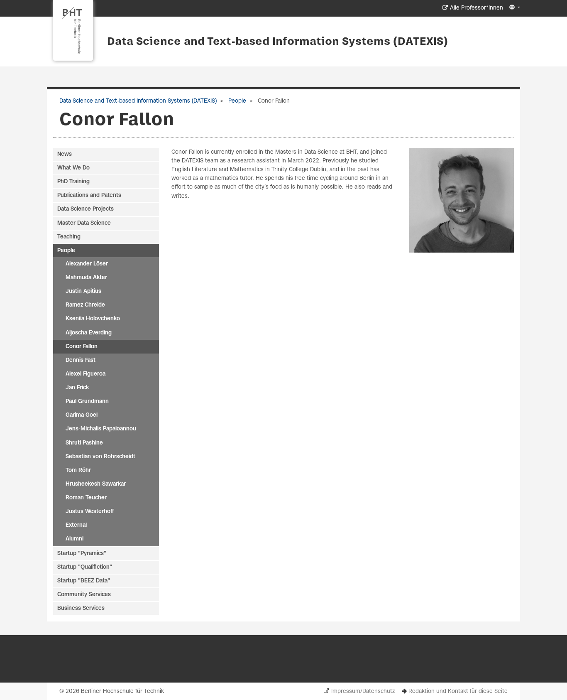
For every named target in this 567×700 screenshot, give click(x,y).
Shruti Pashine (84, 443)
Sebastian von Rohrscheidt (100, 456)
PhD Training (73, 181)
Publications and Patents (89, 195)
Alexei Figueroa (85, 374)
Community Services (84, 594)
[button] (513, 7)
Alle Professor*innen (476, 8)
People (236, 101)
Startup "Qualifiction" (84, 567)
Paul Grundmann (87, 401)
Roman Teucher (86, 498)
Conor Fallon (82, 346)
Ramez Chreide (85, 305)
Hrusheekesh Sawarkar (96, 484)
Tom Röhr (78, 470)
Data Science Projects (85, 209)
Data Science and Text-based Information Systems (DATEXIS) (277, 42)
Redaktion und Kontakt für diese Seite (458, 691)
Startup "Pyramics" (81, 553)
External (76, 525)
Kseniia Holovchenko (93, 319)
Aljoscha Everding (89, 333)
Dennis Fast (80, 360)
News (64, 154)
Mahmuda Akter (86, 277)
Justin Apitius (83, 291)
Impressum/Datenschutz (363, 691)
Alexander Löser (87, 264)
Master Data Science (84, 223)
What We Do (73, 168)
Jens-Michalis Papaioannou (101, 429)
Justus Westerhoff (90, 511)
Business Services (81, 608)
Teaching (69, 237)
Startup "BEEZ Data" (83, 581)
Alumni (74, 539)
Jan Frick (77, 388)
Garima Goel (82, 415)
